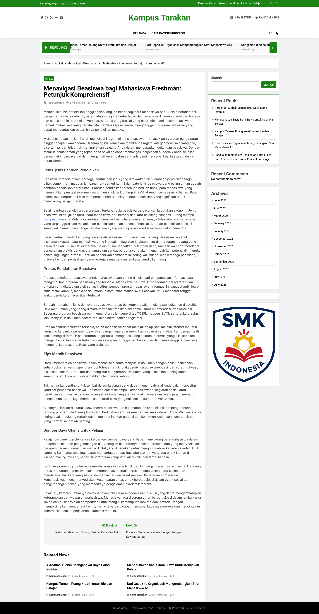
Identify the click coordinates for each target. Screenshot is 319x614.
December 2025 (223, 238)
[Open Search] (270, 33)
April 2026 (220, 208)
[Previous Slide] (271, 3)
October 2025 (222, 254)
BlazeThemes (197, 608)
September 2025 (224, 261)
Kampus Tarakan (159, 18)
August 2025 (221, 269)
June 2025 (220, 284)
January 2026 (222, 231)
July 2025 (219, 277)
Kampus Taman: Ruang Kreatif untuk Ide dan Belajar (229, 3)
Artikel (49, 78)
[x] (51, 18)
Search (216, 78)
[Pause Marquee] (273, 47)
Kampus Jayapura (57, 219)
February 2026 (222, 223)
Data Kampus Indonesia (169, 33)
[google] (56, 18)
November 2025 (223, 246)
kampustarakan (55, 102)
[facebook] (42, 18)
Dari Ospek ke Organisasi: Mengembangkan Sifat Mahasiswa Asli (167, 45)
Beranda (139, 33)
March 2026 (221, 215)
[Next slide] (276, 3)
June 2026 (220, 200)
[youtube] (61, 18)
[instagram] (46, 18)
